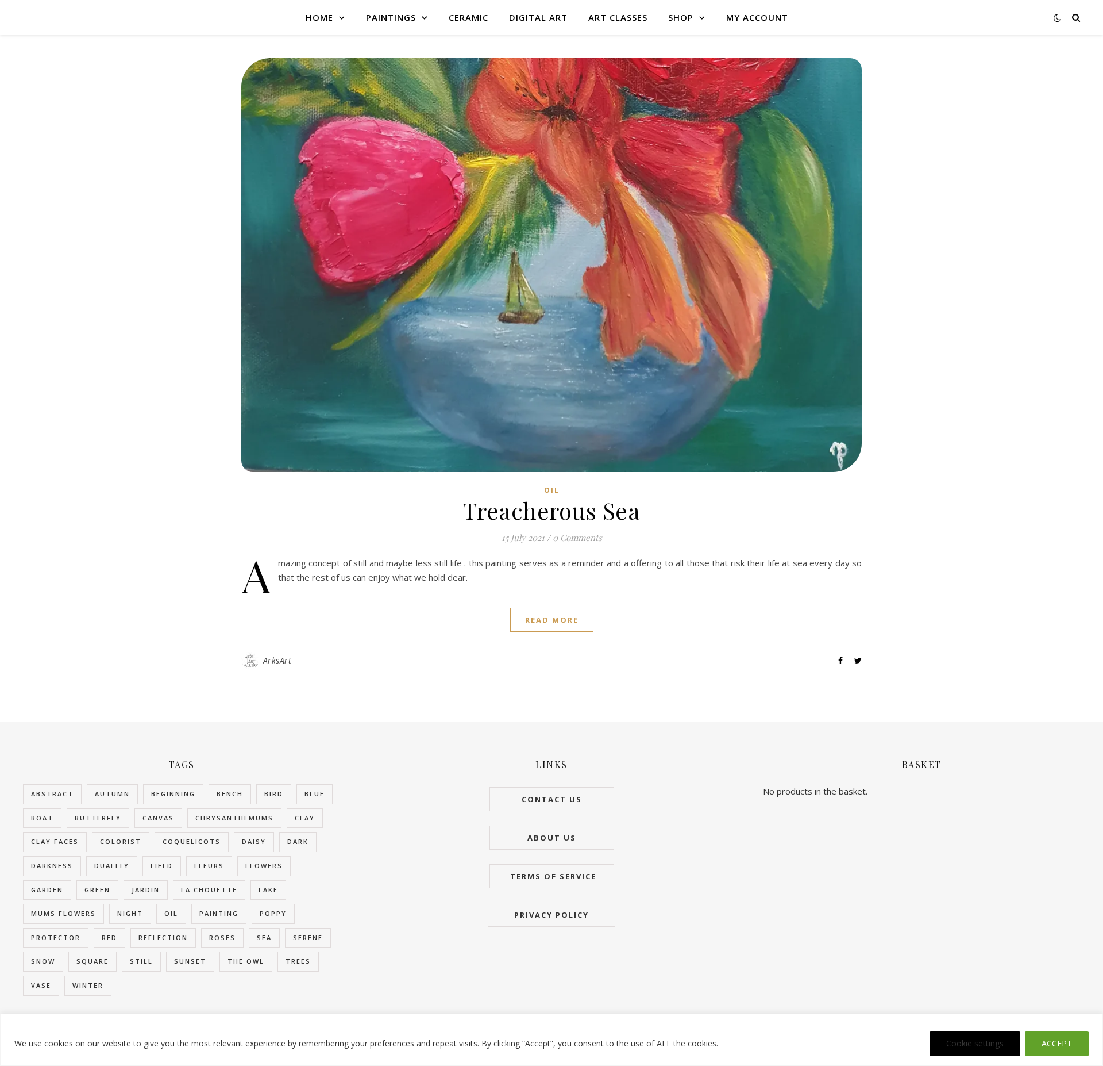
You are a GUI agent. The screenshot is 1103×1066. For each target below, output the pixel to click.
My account (757, 17)
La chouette (209, 889)
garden (47, 889)
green (97, 889)
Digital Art (538, 17)
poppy (273, 913)
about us (551, 838)
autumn (112, 793)
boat (42, 818)
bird (273, 793)
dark (297, 841)
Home (319, 17)
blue (314, 793)
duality (111, 865)
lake (268, 889)
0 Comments (577, 537)
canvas (158, 818)
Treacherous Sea (552, 510)
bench (230, 793)
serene (308, 937)
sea (264, 937)
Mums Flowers (63, 913)
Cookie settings (975, 1043)
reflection (163, 937)
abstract (52, 793)
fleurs (209, 865)
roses (222, 937)
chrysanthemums (234, 818)
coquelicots (192, 841)
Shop (680, 17)
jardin (146, 889)
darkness (52, 865)
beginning (173, 793)
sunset (190, 961)
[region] (551, 1040)
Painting (218, 913)
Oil (552, 490)
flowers (264, 865)
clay (305, 818)
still (141, 961)
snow (43, 961)
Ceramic (468, 17)
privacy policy (551, 915)
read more (552, 620)
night (130, 913)
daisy (254, 841)
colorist (120, 841)
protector (55, 937)
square (92, 961)
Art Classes (617, 17)
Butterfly (98, 818)
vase (41, 985)
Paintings (391, 17)
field (162, 865)
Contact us (551, 799)
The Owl (245, 961)
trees (298, 961)
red (109, 937)
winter (87, 985)
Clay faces (55, 841)
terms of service (551, 876)
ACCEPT (1057, 1043)
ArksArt (277, 660)
